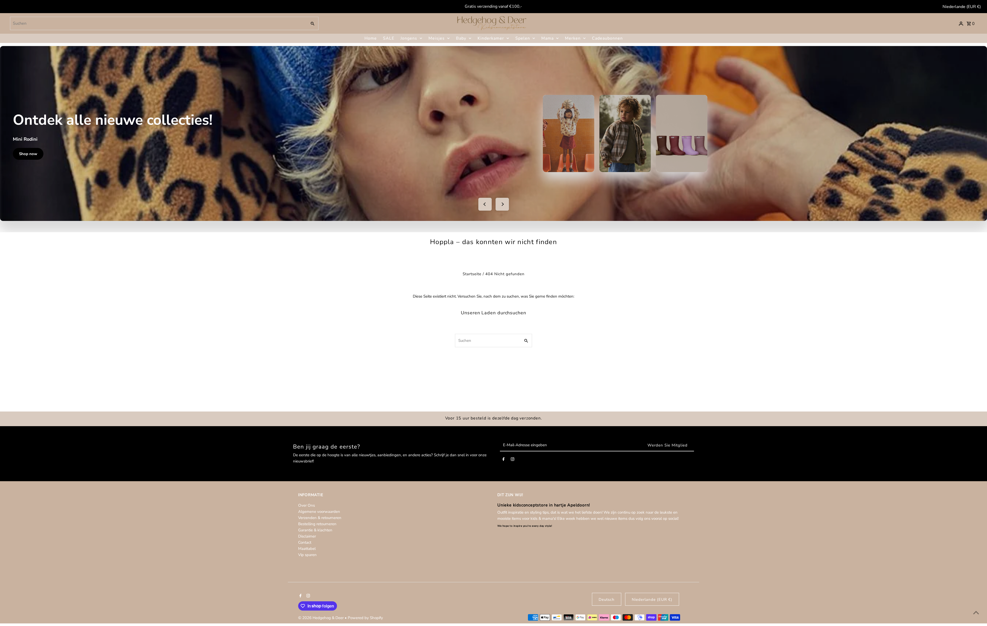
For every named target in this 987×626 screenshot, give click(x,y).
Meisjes (436, 38)
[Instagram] (512, 460)
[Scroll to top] (976, 612)
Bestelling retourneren (317, 523)
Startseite (472, 273)
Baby (461, 38)
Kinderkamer (491, 38)
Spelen (522, 38)
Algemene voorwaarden (319, 511)
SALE (388, 38)
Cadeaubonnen (607, 38)
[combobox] (158, 23)
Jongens (408, 38)
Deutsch (607, 599)
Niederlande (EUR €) (962, 7)
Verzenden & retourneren (319, 517)
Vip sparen (307, 554)
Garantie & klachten (315, 530)
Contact (304, 542)
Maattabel (307, 548)
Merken (573, 38)
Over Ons (306, 505)
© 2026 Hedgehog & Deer (321, 617)
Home (370, 38)
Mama (547, 38)
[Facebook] (503, 460)
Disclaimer (307, 536)
